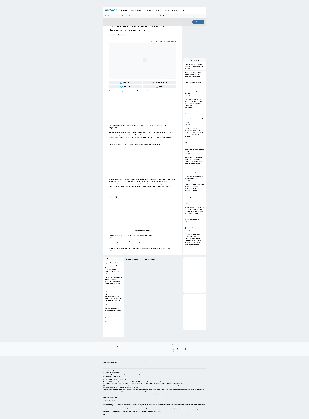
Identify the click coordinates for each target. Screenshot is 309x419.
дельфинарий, (113, 137)
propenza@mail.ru (124, 374)
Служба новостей (170, 41)
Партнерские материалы (148, 15)
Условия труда (147, 360)
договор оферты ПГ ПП (108, 401)
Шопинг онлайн (106, 344)
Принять (198, 22)
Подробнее (145, 405)
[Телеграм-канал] (125, 86)
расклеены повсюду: (124, 179)
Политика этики (147, 358)
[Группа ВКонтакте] (125, 82)
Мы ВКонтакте (109, 15)
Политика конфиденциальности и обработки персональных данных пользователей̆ (110, 362)
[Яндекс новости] (159, 82)
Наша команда (126, 360)
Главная (104, 366)
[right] (204, 16)
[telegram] (116, 197)
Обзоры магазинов (171, 10)
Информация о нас (191, 15)
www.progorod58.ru (115, 370)
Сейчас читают (136, 10)
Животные (121, 35)
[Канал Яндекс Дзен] (185, 349)
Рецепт (158, 10)
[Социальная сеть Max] (159, 86)
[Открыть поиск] (201, 10)
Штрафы (112, 35)
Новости (124, 10)
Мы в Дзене (132, 15)
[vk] (111, 197)
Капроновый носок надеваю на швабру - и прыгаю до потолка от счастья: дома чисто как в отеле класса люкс (142, 249)
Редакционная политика (128, 358)
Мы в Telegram (164, 15)
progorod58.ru (127, 385)
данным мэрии (152, 135)
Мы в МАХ (121, 15)
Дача (183, 10)
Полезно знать (134, 344)
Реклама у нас (177, 15)
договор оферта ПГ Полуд (109, 400)
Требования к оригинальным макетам (111, 358)
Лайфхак (148, 10)
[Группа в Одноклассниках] (177, 349)
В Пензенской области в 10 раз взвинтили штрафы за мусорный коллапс (131, 236)
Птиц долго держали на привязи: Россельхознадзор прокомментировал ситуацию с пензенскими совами (141, 242)
